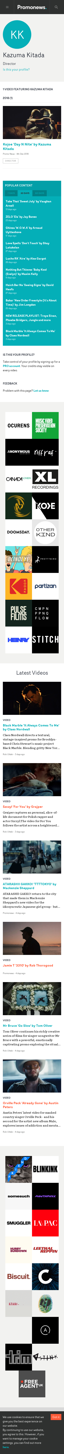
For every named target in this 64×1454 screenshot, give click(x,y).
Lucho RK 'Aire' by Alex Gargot (26, 258)
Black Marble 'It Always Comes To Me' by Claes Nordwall (30, 333)
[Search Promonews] (56, 7)
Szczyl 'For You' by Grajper (23, 807)
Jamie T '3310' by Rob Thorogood (28, 965)
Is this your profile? (16, 69)
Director (10, 160)
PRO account (11, 366)
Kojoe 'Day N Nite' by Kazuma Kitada (27, 146)
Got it (56, 1417)
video (6, 720)
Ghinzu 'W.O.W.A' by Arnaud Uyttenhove (24, 230)
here (6, 1447)
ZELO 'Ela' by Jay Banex (21, 217)
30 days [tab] (25, 193)
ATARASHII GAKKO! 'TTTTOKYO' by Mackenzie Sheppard (29, 886)
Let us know (41, 390)
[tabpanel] (32, 271)
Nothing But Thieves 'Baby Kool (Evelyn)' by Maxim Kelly (26, 271)
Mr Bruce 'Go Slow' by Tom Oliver (27, 1026)
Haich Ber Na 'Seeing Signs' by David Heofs (30, 287)
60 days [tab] (39, 193)
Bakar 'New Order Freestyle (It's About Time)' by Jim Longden (31, 302)
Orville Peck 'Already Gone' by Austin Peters (30, 1105)
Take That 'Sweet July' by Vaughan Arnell (28, 203)
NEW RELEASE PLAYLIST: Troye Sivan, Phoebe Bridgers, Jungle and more (31, 318)
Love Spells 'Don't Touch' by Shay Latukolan (27, 245)
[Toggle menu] (7, 7)
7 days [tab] (11, 193)
